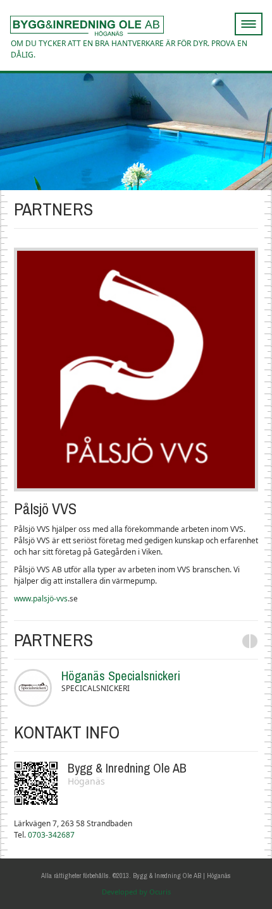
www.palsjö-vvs (41, 598)
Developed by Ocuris (136, 891)
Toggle (262, 19)
